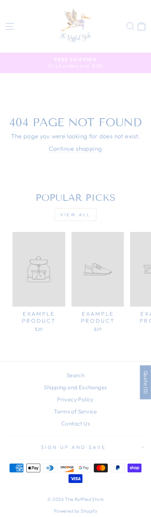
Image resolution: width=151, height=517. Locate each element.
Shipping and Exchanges (75, 387)
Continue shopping (75, 148)
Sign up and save (74, 447)
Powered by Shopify (75, 511)
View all (75, 214)
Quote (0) (146, 382)
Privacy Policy (75, 399)
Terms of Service (75, 411)
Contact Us (75, 423)
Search (75, 375)
